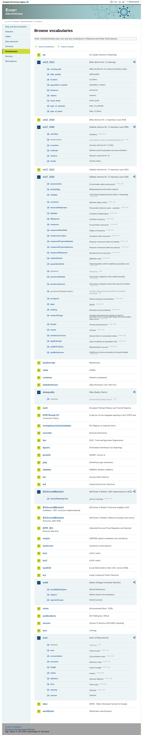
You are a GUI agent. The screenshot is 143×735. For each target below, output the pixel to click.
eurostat (47, 433)
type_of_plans (56, 111)
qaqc (52, 304)
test (45, 630)
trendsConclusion (58, 335)
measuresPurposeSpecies (61, 247)
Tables (8, 36)
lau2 (45, 560)
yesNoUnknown (57, 352)
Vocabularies (11, 51)
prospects (54, 299)
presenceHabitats (57, 277)
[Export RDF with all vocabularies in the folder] (134, 62)
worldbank (48, 711)
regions (53, 595)
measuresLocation (58, 236)
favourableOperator (58, 208)
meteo (53, 673)
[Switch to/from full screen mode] (124, 2)
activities (54, 134)
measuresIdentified (58, 230)
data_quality (55, 74)
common (47, 377)
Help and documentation (16, 27)
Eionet (16, 21)
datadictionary (50, 385)
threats (53, 324)
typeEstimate (56, 341)
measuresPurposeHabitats (61, 241)
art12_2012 (48, 62)
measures (54, 224)
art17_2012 (48, 169)
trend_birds (55, 101)
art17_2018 (48, 177)
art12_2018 (48, 120)
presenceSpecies (57, 284)
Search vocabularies (46, 47)
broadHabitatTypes (58, 589)
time (52, 684)
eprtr (45, 408)
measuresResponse (58, 253)
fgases (46, 447)
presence (54, 90)
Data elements (11, 41)
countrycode (55, 69)
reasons (53, 156)
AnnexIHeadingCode (59, 499)
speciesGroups (56, 600)
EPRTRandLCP (51, 415)
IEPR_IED (48, 528)
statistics (54, 679)
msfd (45, 582)
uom (45, 638)
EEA (16, 2)
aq (44, 55)
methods (54, 150)
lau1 (45, 553)
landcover (48, 546)
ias (44, 477)
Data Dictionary (26, 21)
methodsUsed (56, 258)
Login (115, 2)
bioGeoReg (55, 189)
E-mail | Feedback (13, 727)
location (53, 80)
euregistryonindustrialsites (57, 426)
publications (49, 616)
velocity (53, 690)
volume (53, 695)
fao (44, 440)
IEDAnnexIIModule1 (53, 492)
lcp (44, 575)
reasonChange (56, 315)
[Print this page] (120, 2)
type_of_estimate (57, 106)
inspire (46, 538)
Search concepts (67, 47)
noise (46, 608)
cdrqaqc (53, 195)
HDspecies (54, 219)
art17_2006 (48, 127)
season (53, 95)
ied (44, 484)
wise (45, 704)
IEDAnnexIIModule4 (53, 518)
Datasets (9, 31)
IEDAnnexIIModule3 (53, 507)
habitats (53, 213)
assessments (56, 184)
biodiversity (49, 363)
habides (47, 469)
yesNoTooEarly (56, 347)
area (52, 650)
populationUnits (57, 264)
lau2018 (47, 568)
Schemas (9, 46)
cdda (45, 370)
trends (53, 161)
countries (54, 145)
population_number (58, 85)
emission (54, 662)
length (53, 667)
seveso (46, 623)
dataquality (48, 392)
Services (9, 56)
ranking (53, 310)
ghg (45, 462)
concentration (56, 656)
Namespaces (11, 61)
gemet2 (47, 455)
